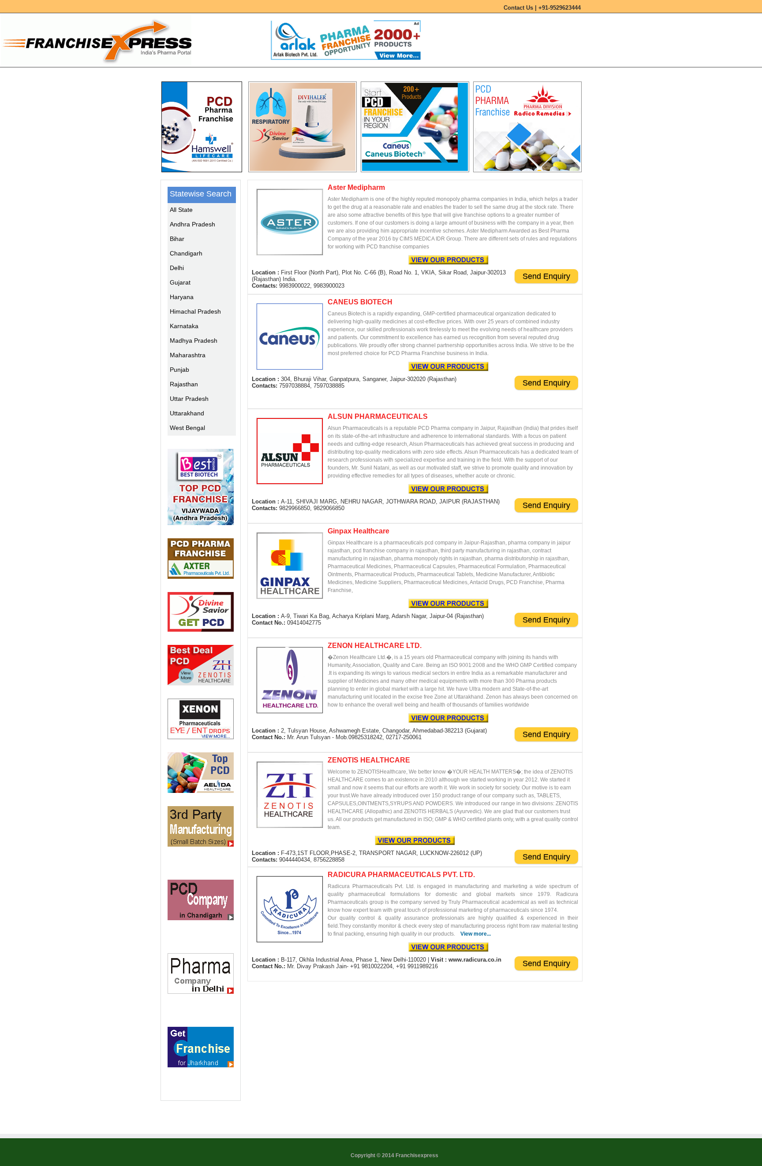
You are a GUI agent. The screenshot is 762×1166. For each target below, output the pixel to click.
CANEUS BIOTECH (360, 302)
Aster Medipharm (356, 187)
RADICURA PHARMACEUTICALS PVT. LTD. (401, 874)
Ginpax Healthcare (358, 531)
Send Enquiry (546, 276)
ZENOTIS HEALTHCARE (369, 760)
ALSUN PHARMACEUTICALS (378, 416)
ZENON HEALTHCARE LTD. (375, 645)
